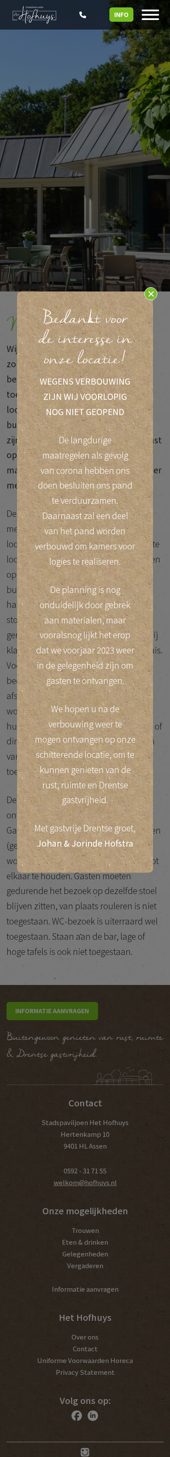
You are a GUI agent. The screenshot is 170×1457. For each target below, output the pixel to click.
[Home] (34, 13)
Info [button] (121, 14)
